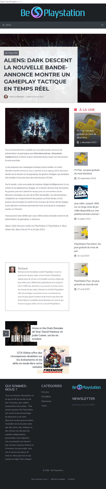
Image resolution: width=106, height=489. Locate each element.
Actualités (11, 53)
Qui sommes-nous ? (39, 479)
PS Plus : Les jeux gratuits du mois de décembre (86, 134)
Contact (71, 479)
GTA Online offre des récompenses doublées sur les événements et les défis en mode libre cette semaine (26, 359)
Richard (20, 97)
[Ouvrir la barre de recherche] (102, 25)
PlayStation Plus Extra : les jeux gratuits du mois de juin (87, 247)
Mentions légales (58, 479)
